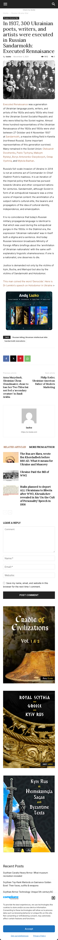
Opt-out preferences (19, 936)
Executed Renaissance (15, 104)
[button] (53, 897)
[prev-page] (5, 512)
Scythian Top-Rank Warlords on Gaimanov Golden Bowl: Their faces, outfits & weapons (27, 884)
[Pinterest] (20, 358)
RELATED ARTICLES (15, 446)
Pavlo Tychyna (24, 152)
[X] (13, 358)
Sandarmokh (12, 136)
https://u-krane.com (29, 432)
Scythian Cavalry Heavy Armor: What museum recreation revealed (25, 874)
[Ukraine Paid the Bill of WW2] (11, 475)
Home (6, 13)
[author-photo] (29, 423)
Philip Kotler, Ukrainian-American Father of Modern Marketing (43, 382)
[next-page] (10, 512)
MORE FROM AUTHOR (41, 446)
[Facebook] (6, 358)
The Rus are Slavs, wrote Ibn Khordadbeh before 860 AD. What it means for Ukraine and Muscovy (36, 459)
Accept (29, 928)
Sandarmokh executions (14, 341)
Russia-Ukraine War (19, 13)
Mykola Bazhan (26, 160)
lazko (8, 56)
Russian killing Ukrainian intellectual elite (30, 337)
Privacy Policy (39, 936)
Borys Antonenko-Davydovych (28, 156)
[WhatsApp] (27, 358)
